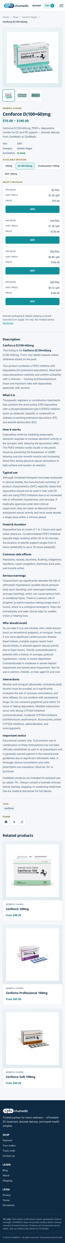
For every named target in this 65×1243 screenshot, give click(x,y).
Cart (49, 5)
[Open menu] (61, 5)
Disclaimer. (8, 323)
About (6, 1175)
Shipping (7, 1180)
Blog (5, 1170)
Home (6, 17)
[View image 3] (36, 95)
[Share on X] (14, 822)
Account (36, 5)
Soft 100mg (11, 174)
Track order (9, 1150)
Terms (6, 1200)
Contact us (9, 1155)
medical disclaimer (26, 1228)
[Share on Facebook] (6, 822)
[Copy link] (22, 822)
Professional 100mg (48, 166)
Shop (15, 17)
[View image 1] (9, 95)
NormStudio (56, 1237)
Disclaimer (9, 1205)
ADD (32, 209)
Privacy (7, 1195)
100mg (8, 166)
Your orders (9, 1145)
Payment (7, 1140)
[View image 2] (22, 95)
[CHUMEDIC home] (16, 5)
